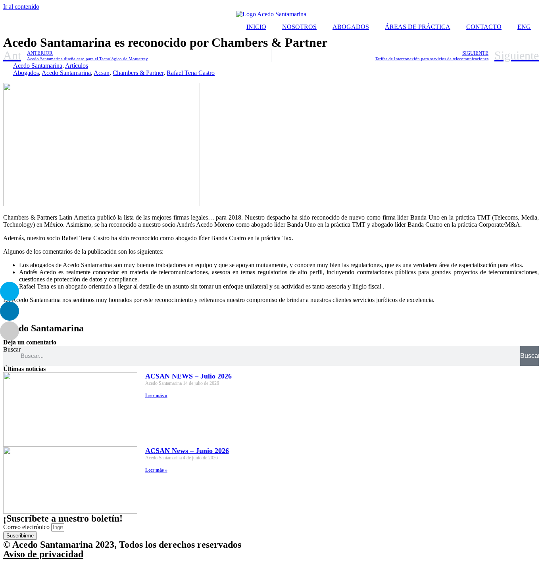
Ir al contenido (21, 6)
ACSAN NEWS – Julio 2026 (188, 376)
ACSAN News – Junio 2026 (187, 451)
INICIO (256, 26)
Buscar (12, 349)
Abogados (26, 72)
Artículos (76, 65)
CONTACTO (484, 26)
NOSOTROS (299, 26)
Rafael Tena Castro (191, 72)
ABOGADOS (351, 26)
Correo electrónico (27, 527)
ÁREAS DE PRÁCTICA (417, 26)
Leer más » (156, 395)
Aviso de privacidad (43, 554)
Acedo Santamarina (37, 65)
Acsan (102, 72)
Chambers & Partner (138, 72)
